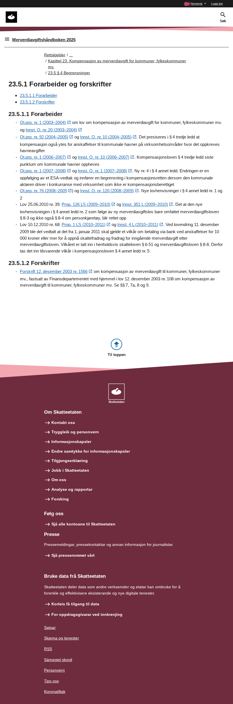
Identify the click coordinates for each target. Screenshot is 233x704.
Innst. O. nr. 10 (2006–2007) (103, 157)
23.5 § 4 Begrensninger (69, 73)
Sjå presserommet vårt (73, 555)
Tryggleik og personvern (75, 432)
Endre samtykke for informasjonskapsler (90, 451)
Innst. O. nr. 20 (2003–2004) (51, 129)
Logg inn (217, 3)
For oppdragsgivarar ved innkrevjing (86, 614)
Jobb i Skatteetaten (70, 470)
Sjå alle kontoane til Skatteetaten (83, 524)
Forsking (60, 499)
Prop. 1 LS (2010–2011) (83, 224)
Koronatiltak (54, 691)
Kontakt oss (63, 422)
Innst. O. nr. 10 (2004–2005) (106, 136)
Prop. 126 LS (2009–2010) (86, 204)
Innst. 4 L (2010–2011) (137, 224)
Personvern (54, 670)
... (71, 55)
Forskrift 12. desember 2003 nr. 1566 (54, 271)
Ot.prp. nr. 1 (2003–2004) (43, 122)
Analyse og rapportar (71, 489)
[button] (195, 3)
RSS (48, 649)
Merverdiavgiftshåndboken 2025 (44, 39)
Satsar (50, 627)
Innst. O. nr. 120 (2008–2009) (107, 190)
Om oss (58, 479)
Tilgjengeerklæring (69, 460)
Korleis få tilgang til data (75, 604)
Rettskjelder (54, 55)
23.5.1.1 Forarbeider (38, 95)
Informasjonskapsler (71, 441)
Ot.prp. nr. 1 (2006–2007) (43, 157)
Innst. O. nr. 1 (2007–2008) (102, 170)
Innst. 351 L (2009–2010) (145, 204)
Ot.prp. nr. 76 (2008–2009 (43, 190)
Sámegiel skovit (58, 659)
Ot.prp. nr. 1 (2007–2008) (43, 170)
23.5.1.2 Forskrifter (37, 102)
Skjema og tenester (61, 638)
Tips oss (51, 681)
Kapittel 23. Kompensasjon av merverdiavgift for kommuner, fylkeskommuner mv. (117, 64)
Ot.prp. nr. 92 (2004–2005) (44, 136)
